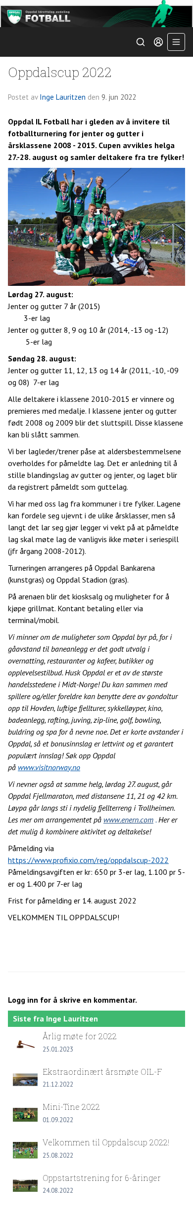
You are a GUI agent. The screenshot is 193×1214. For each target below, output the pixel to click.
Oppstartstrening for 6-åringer (102, 1178)
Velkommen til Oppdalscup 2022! (106, 1142)
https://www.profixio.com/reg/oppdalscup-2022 (88, 860)
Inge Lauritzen (63, 97)
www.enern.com (128, 819)
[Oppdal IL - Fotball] (96, 13)
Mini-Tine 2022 (71, 1106)
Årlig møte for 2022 (80, 1036)
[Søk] (140, 42)
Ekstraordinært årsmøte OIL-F (102, 1071)
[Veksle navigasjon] (176, 42)
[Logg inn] (158, 42)
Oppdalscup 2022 (60, 71)
